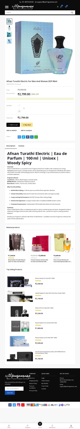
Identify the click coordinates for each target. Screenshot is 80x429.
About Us (32, 378)
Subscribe (10, 393)
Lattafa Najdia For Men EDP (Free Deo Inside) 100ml (50, 293)
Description (10, 146)
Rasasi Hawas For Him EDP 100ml (45, 278)
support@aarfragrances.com (68, 386)
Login (43, 378)
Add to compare (26, 130)
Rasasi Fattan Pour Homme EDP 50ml (46, 323)
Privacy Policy (33, 390)
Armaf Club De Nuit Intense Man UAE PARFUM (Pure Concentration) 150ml (50, 352)
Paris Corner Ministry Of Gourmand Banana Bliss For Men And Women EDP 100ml (62, 260)
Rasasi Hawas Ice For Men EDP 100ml (46, 337)
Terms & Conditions (32, 387)
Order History (45, 381)
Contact (43, 389)
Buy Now (27, 125)
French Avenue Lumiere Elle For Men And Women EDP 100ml (39, 260)
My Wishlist (44, 383)
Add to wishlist (12, 130)
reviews (21, 146)
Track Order (44, 386)
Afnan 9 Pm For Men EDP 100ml (44, 308)
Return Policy (33, 383)
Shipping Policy (33, 381)
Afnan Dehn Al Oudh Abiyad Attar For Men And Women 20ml (16, 260)
